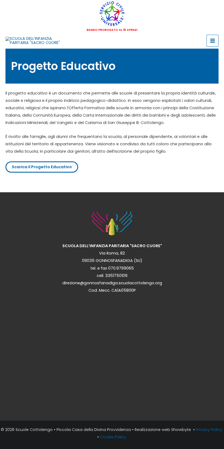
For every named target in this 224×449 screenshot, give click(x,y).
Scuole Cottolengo (34, 429)
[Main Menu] (213, 41)
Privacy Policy (209, 429)
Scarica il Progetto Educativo (42, 167)
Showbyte (181, 429)
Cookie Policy (113, 437)
